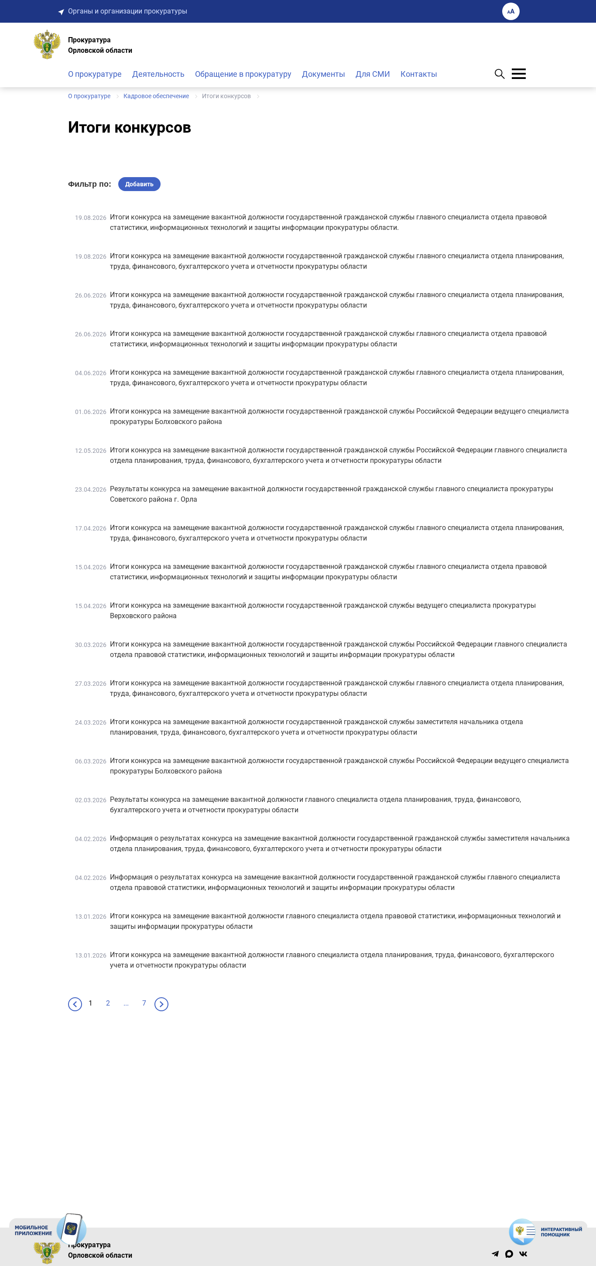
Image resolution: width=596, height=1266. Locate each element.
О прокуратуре (95, 74)
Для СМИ (373, 74)
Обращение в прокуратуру (243, 74)
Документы (323, 74)
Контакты (419, 74)
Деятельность (158, 74)
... (126, 1003)
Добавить (139, 184)
